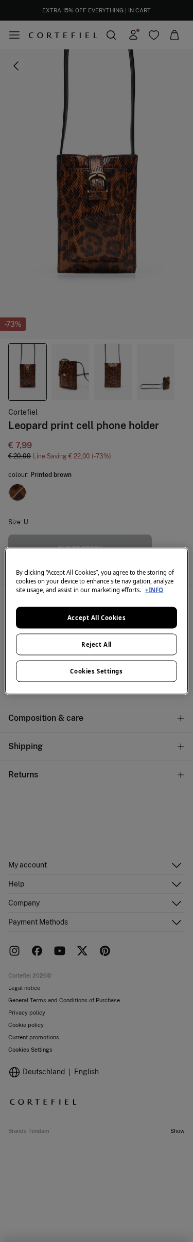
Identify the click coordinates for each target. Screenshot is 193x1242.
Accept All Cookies (96, 618)
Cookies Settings (96, 671)
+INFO (154, 590)
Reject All (96, 644)
